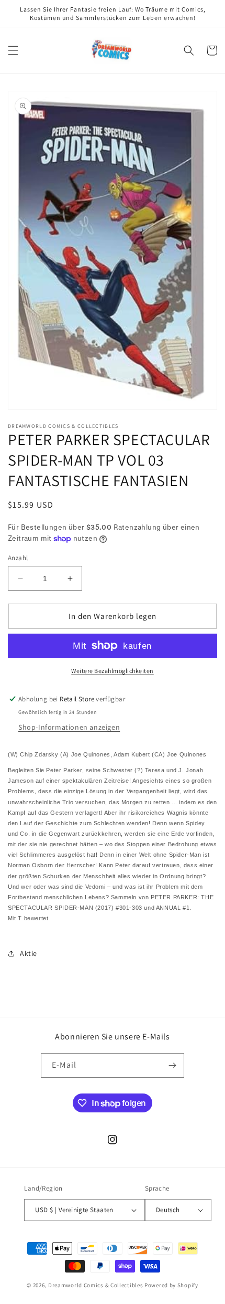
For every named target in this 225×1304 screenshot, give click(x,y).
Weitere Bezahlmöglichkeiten (112, 671)
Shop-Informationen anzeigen (69, 727)
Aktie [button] (28, 953)
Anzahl (18, 557)
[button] (13, 50)
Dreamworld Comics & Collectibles (95, 1285)
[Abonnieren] (172, 1065)
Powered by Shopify (171, 1285)
